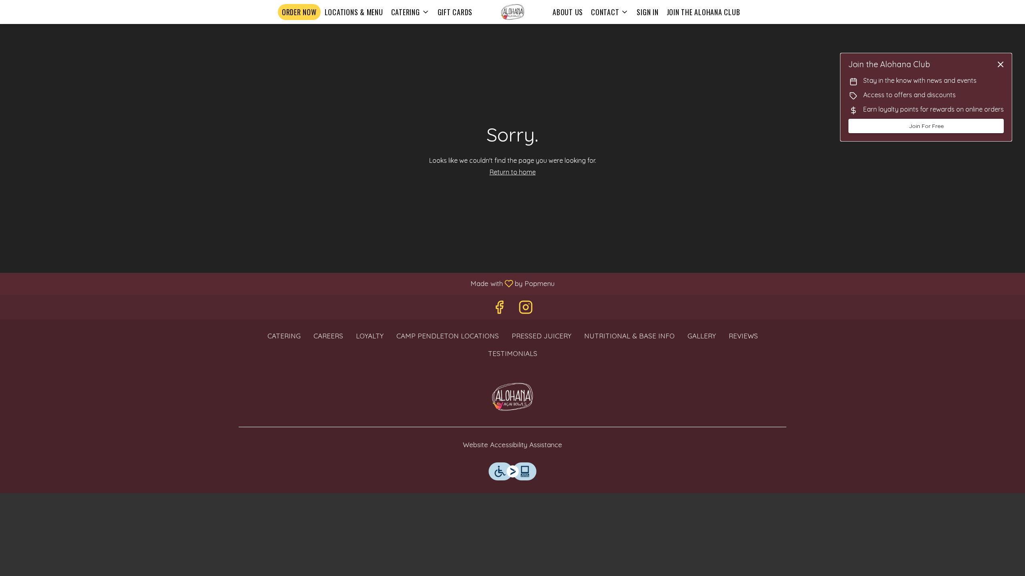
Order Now (299, 12)
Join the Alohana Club (703, 12)
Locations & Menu (354, 12)
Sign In (647, 12)
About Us (568, 12)
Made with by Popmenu (280, 283)
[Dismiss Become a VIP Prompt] (1000, 64)
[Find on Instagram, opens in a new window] (526, 309)
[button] (410, 12)
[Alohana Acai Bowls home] (512, 12)
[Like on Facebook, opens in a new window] (499, 309)
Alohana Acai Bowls (512, 397)
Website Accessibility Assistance (512, 444)
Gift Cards (455, 12)
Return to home (513, 172)
